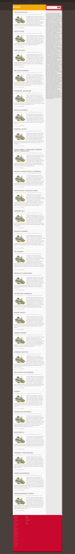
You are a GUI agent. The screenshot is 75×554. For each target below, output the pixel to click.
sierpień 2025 (16, 536)
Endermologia (19, 211)
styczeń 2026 (16, 528)
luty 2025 (15, 546)
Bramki (16, 7)
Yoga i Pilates (19, 31)
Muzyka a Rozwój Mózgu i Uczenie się (27, 171)
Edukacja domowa (21, 231)
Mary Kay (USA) (19, 50)
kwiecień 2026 (16, 523)
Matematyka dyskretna (22, 412)
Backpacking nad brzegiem (23, 372)
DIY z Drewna (18, 251)
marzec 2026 (16, 525)
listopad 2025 (16, 531)
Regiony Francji (19, 312)
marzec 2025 (16, 544)
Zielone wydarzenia (21, 70)
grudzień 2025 (16, 530)
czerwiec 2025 (16, 539)
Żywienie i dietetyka (21, 352)
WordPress (27, 523)
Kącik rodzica (19, 432)
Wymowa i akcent (20, 129)
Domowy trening (20, 333)
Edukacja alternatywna (23, 273)
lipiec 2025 (15, 538)
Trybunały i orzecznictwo (23, 453)
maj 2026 (15, 522)
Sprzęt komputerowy (22, 473)
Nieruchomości (22, 67)
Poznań (17, 391)
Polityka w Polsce (21, 12)
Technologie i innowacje (23, 293)
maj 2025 (15, 541)
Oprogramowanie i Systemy (24, 493)
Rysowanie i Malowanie (22, 91)
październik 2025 (16, 533)
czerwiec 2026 (16, 520)
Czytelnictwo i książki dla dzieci (26, 190)
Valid (28, 520)
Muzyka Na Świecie (21, 110)
